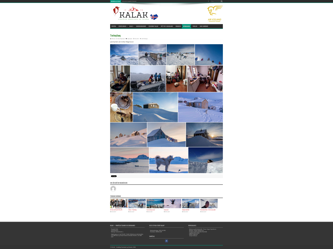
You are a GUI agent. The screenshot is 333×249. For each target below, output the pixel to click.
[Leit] (221, 1)
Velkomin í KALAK (153, 26)
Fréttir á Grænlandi (167, 26)
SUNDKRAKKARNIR (141, 26)
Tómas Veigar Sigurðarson (209, 229)
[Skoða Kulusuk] (172, 207)
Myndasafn (186, 26)
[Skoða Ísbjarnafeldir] (190, 207)
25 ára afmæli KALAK (116, 210)
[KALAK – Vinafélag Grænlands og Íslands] (134, 19)
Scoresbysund (151, 210)
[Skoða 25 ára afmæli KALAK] (118, 207)
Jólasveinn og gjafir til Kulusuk (129, 1)
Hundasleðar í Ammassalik (208, 210)
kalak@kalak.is (119, 231)
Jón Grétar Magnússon (120, 38)
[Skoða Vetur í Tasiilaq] (137, 207)
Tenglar (194, 26)
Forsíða (113, 26)
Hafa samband (204, 26)
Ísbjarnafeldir (185, 210)
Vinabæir (178, 26)
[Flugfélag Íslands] (215, 21)
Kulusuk (166, 210)
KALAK (131, 26)
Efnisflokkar (122, 26)
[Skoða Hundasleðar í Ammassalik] (209, 207)
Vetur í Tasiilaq (132, 210)
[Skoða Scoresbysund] (155, 207)
